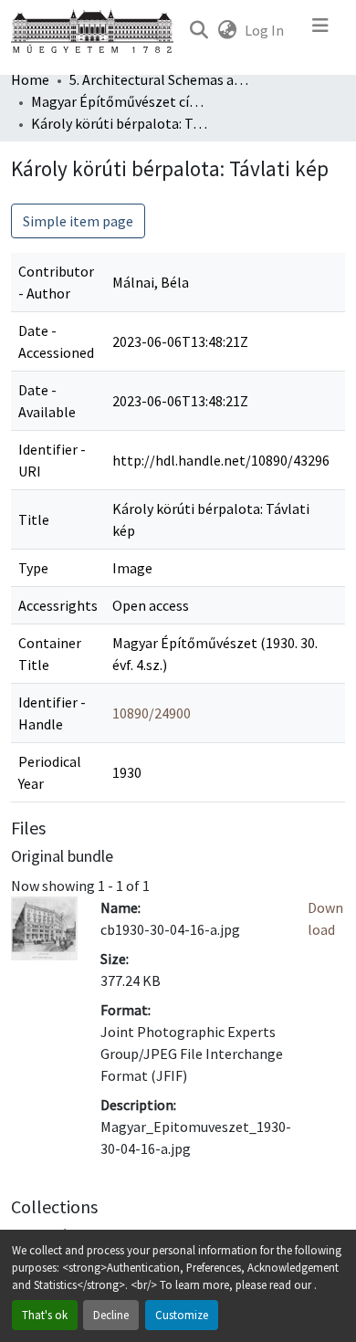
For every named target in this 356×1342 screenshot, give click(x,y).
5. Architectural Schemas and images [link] (160, 79)
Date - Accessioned (56, 341)
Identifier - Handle (52, 713)
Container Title (49, 654)
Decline (111, 1314)
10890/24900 (151, 713)
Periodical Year (49, 772)
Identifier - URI (52, 460)
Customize (181, 1314)
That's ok (45, 1314)
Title (33, 519)
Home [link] (30, 79)
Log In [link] (264, 30)
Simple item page (78, 221)
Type (33, 568)
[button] (198, 30)
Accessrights (58, 605)
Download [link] (325, 918)
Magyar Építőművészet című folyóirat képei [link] (122, 101)
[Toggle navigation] (320, 30)
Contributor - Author (56, 282)
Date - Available (47, 401)
